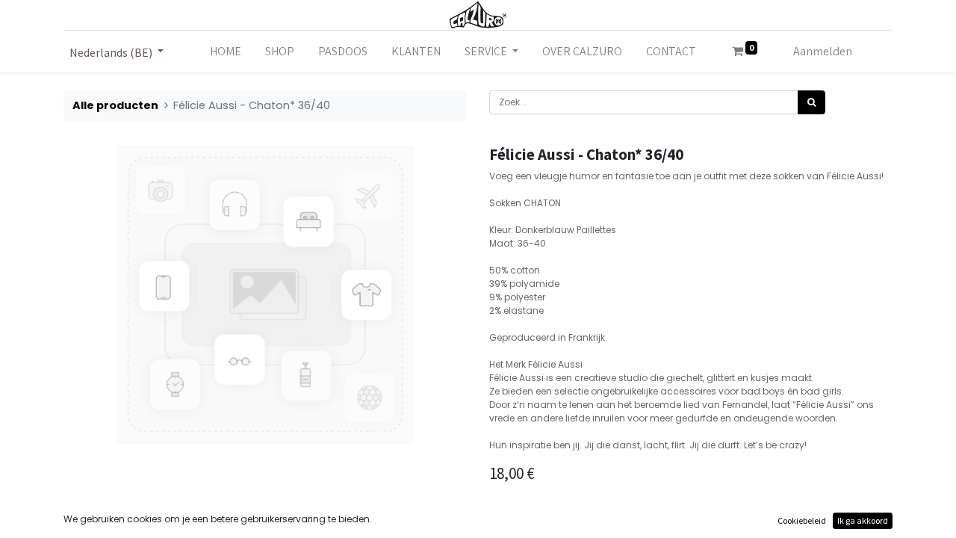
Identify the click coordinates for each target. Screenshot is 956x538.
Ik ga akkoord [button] (862, 520)
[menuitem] (225, 51)
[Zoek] (811, 102)
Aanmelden (822, 51)
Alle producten (115, 105)
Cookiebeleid (801, 520)
